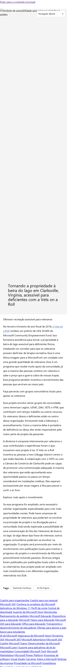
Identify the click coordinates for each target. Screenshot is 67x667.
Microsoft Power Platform (28, 655)
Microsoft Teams (18, 643)
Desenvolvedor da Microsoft (44, 643)
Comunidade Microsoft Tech (30, 651)
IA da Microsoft (8, 635)
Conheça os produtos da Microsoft (35, 604)
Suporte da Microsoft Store (28, 612)
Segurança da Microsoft (31, 635)
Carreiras (31, 659)
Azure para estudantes (12, 631)
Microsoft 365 (8, 604)
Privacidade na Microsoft (28, 663)
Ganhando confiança (22, 588)
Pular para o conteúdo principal (17, 2)
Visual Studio (17, 659)
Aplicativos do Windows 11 (15, 608)
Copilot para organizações (14, 600)
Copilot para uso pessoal (44, 600)
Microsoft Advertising (33, 639)
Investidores (49, 663)
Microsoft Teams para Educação (36, 620)
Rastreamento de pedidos (14, 616)
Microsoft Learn (9, 647)
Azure (48, 635)
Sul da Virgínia (43, 588)
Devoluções (50, 612)
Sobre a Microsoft (47, 659)
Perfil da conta (39, 608)
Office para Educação (34, 623)
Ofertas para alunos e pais (51, 627)
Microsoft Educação (40, 616)
